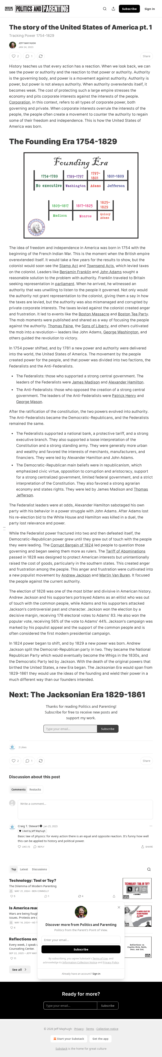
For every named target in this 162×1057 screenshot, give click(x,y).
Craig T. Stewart (28, 826)
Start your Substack (70, 1039)
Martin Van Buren (114, 575)
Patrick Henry (124, 395)
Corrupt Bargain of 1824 (72, 545)
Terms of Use (100, 958)
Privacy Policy (111, 962)
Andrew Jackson (76, 575)
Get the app (100, 1039)
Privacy (79, 1029)
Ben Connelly (40, 891)
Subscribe (129, 9)
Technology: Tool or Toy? (32, 880)
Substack (61, 1048)
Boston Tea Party (133, 314)
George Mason (29, 402)
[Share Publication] (113, 9)
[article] (81, 888)
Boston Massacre (94, 314)
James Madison (86, 382)
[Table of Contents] (4, 528)
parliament (64, 284)
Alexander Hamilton (125, 382)
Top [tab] (13, 869)
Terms (90, 1029)
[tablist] (26, 789)
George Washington (120, 332)
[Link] (3, 141)
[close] (119, 907)
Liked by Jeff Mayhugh (33, 830)
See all (17, 969)
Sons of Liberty (95, 326)
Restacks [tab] (35, 789)
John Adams (111, 272)
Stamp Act (68, 266)
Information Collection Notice (79, 962)
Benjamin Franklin (75, 272)
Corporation (19, 102)
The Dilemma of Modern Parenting (33, 886)
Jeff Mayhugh (27, 43)
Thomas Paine (60, 326)
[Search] (105, 9)
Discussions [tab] (39, 869)
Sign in (150, 9)
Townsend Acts (100, 266)
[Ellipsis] (151, 826)
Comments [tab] (18, 789)
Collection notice (107, 1029)
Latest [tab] (24, 869)
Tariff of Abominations (125, 551)
